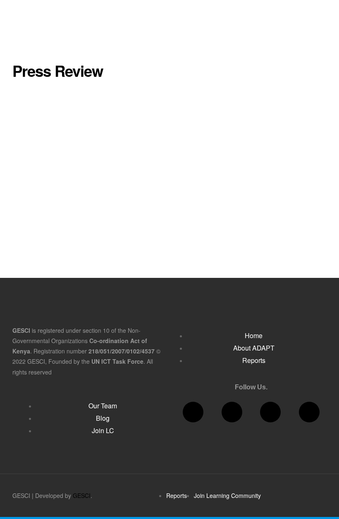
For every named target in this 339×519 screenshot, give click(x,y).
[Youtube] (309, 412)
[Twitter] (232, 412)
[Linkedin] (270, 412)
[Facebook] (193, 412)
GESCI (82, 495)
